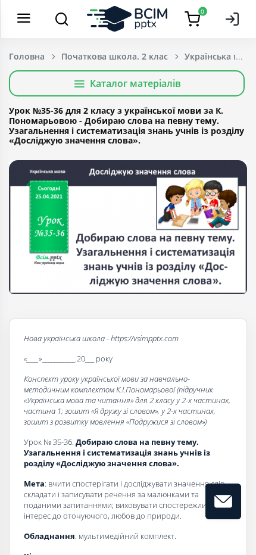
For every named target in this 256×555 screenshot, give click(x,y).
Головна (27, 56)
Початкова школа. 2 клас (114, 56)
